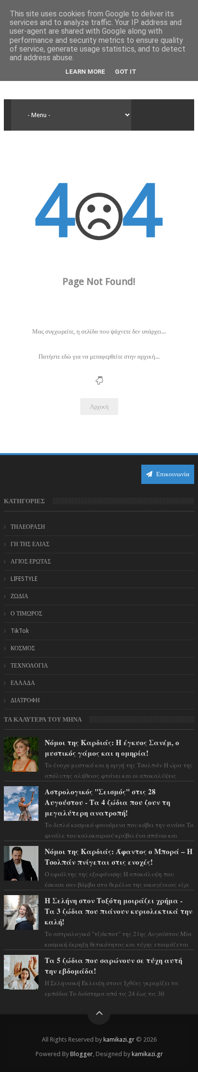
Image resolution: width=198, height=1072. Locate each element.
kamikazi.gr (119, 1039)
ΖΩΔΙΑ (19, 596)
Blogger (81, 1054)
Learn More (85, 71)
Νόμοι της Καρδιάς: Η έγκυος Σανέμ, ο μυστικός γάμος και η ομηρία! (112, 747)
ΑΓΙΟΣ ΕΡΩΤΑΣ (31, 561)
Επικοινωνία (172, 474)
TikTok (20, 631)
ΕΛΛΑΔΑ (23, 683)
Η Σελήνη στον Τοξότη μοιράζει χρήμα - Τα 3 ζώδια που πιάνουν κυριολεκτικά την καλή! (118, 911)
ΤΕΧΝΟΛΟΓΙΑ (29, 665)
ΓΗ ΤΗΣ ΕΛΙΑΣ (30, 544)
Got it (125, 71)
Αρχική (99, 406)
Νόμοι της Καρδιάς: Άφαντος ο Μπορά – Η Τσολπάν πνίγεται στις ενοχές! (119, 856)
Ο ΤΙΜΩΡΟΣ (26, 613)
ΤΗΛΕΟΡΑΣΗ (28, 526)
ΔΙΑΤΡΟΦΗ (25, 700)
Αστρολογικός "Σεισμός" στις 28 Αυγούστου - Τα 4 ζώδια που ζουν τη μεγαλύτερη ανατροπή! (107, 802)
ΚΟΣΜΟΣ (23, 648)
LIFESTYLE (24, 579)
